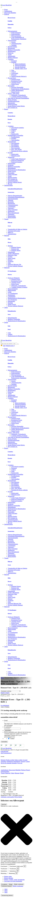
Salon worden (18, 760)
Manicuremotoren (16, 36)
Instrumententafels (13, 198)
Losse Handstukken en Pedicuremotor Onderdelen (18, 38)
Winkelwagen (10, 345)
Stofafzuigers (11, 295)
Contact (27, 761)
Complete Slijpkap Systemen (19, 96)
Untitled (12, 738)
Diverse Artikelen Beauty (15, 182)
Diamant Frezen (15, 79)
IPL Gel (10, 184)
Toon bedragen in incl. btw (10, 793)
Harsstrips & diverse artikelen (19, 151)
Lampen (10, 334)
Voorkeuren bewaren (6, 886)
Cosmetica (11, 59)
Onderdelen (11, 214)
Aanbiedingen (8, 11)
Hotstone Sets (15, 249)
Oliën (9, 263)
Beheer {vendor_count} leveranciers (14, 879)
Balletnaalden (11, 163)
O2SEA (13, 130)
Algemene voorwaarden (7, 797)
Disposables (11, 85)
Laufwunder (14, 73)
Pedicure (6, 14)
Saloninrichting (8, 185)
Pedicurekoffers (15, 34)
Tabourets (10, 200)
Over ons (19, 763)
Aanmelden (8, 730)
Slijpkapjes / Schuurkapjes (18, 95)
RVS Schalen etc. (13, 107)
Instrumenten (11, 103)
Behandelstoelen (12, 317)
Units (9, 332)
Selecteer (3, 804)
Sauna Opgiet (11, 258)
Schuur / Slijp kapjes (13, 93)
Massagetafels (11, 216)
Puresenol (14, 60)
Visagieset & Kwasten (14, 231)
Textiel (10, 54)
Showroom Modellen (10, 12)
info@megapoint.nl (6, 753)
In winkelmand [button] (5, 705)
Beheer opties (8, 876)
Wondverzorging (12, 104)
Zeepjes (13, 42)
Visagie (6, 219)
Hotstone (10, 245)
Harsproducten (12, 141)
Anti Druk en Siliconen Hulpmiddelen (18, 98)
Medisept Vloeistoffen (14, 50)
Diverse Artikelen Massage (15, 266)
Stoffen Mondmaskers (17, 90)
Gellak (9, 292)
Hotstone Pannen (16, 247)
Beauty (6, 109)
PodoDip (13, 62)
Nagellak (10, 303)
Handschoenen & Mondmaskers (20, 89)
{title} (6, 889)
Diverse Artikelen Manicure (15, 306)
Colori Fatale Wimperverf (18, 159)
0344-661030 (4, 751)
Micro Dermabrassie (13, 213)
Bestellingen (16, 761)
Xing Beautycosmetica (17, 127)
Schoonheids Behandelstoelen (16, 197)
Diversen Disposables (17, 87)
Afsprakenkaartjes (16, 43)
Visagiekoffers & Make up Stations (17, 229)
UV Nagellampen (13, 293)
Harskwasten (14, 154)
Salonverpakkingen (20, 64)
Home (6, 9)
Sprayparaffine (15, 140)
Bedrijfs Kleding (12, 46)
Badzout (10, 260)
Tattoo (6, 307)
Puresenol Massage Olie (14, 264)
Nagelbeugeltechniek (13, 101)
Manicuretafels (12, 217)
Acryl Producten (12, 299)
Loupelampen (11, 206)
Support (23, 761)
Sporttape (14, 45)
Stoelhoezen (11, 211)
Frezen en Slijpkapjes (14, 278)
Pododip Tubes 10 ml (21, 68)
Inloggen (3, 760)
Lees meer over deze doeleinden (13, 881)
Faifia (12, 132)
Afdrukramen (11, 56)
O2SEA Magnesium (13, 253)
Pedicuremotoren (12, 31)
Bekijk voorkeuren (18, 884)
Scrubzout (10, 165)
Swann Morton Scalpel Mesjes (16, 106)
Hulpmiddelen (12, 168)
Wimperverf (11, 157)
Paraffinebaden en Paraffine (15, 135)
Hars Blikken (15, 145)
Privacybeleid (18, 797)
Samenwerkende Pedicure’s (19, 76)
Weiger (10, 884)
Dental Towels (15, 92)
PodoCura (10, 53)
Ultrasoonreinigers (13, 205)
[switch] (1, 793)
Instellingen (10, 761)
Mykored (13, 75)
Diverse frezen (12, 78)
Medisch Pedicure (13, 57)
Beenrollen (11, 202)
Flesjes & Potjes (12, 100)
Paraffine (13, 138)
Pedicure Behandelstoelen (15, 195)
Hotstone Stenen (15, 250)
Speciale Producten (20, 67)
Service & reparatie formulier (9, 763)
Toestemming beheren (7, 895)
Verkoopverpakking (20, 65)
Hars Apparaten (15, 148)
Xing (12, 70)
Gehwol (13, 71)
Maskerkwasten (15, 155)
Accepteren (4, 884)
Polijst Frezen (15, 84)
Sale (4, 345)
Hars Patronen (15, 143)
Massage (6, 235)
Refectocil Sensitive (16, 162)
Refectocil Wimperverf (17, 160)
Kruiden (10, 256)
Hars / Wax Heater (16, 149)
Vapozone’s (11, 208)
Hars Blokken (15, 146)
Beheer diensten (8, 878)
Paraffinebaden (15, 137)
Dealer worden (10, 760)
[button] (16, 830)
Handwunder (15, 134)
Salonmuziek (11, 252)
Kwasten (10, 152)
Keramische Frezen (16, 81)
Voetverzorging (12, 40)
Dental (6, 322)
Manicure (7, 267)
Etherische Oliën (12, 255)
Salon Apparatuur (13, 209)
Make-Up (10, 232)
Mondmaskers (12, 51)
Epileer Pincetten (12, 174)
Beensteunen (11, 48)
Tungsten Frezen (16, 82)
